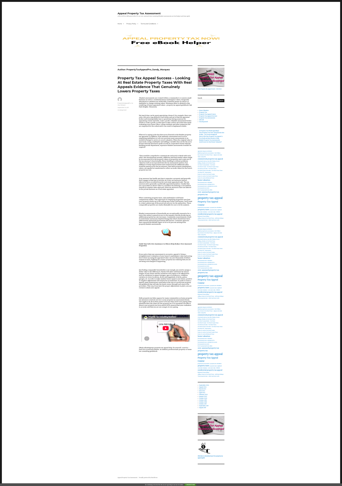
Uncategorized (122, 110)
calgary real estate (217, 154)
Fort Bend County (202, 166)
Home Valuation (204, 110)
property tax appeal (210, 198)
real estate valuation (202, 212)
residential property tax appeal (210, 214)
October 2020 (203, 398)
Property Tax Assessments (207, 118)
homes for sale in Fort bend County (206, 174)
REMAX (218, 212)
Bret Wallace (218, 153)
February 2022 (203, 394)
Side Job (201, 120)
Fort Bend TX (201, 172)
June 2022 (202, 391)
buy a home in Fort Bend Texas (205, 154)
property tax (203, 195)
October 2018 (203, 402)
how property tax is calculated (205, 182)
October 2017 (203, 404)
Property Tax (203, 112)
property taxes (203, 210)
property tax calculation (215, 207)
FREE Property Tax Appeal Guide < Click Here (210, 89)
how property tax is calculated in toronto (207, 186)
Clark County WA (202, 156)
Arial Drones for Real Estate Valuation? (210, 142)
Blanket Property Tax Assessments (209, 140)
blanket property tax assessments (206, 153)
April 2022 (202, 392)
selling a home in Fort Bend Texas (206, 218)
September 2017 (203, 406)
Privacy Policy (131, 24)
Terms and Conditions (148, 24)
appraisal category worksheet (205, 151)
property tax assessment (203, 207)
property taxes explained (216, 209)
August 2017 (202, 407)
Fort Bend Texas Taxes (217, 170)
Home (120, 24)
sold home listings (219, 218)
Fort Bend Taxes (212, 168)
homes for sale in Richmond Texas (206, 178)
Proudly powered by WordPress (148, 477)
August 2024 (203, 387)
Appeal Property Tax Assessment (139, 13)
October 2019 (203, 400)
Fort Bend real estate (203, 168)
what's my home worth (213, 220)
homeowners (208, 172)
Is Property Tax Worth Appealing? (209, 131)
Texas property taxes (203, 220)
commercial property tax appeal (210, 159)
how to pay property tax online (205, 190)
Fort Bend (212, 164)
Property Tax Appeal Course (207, 114)
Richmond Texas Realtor (203, 216)
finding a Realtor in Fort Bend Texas (206, 163)
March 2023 (202, 389)
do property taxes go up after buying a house (209, 161)
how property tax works (203, 188)
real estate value (212, 212)
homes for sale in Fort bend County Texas (208, 176)
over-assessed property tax (208, 192)
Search (200, 98)
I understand (190, 484)
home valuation (204, 180)
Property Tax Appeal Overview (208, 116)
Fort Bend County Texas (212, 166)
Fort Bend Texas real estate (204, 170)
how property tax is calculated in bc (206, 184)
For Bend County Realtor (203, 164)
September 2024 (204, 385)
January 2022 (203, 396)
